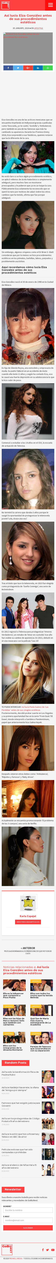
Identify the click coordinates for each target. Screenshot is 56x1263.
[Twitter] (18, 67)
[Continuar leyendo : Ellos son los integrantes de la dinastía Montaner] (14, 1037)
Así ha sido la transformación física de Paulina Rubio (20, 1075)
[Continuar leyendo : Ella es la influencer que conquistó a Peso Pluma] (14, 985)
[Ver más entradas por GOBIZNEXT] (28, 903)
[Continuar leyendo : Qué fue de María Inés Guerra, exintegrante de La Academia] (41, 1010)
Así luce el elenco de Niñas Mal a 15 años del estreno (19, 1168)
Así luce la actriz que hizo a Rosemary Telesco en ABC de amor (20, 1137)
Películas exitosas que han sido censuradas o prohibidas (17, 1152)
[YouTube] (52, 1250)
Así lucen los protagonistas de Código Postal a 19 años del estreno (21, 1121)
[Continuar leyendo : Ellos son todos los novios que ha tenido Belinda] (41, 985)
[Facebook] (8, 67)
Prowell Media (15, 1258)
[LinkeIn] (38, 67)
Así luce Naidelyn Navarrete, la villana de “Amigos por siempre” (20, 1090)
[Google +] (28, 67)
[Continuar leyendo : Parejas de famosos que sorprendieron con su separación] (41, 1038)
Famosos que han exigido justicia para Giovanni (21, 1106)
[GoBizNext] (6, 5)
